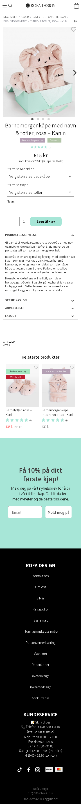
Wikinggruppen (49, 799)
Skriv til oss (42, 722)
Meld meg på (58, 512)
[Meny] (4, 5)
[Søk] (10, 6)
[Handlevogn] (76, 6)
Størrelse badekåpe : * (22, 169)
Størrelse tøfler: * (19, 185)
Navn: (11, 201)
